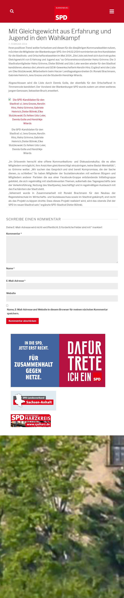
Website (11, 293)
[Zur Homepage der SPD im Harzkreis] (31, 420)
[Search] (11, 11)
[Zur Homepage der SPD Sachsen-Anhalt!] (33, 400)
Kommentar (14, 233)
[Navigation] (112, 11)
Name (10, 268)
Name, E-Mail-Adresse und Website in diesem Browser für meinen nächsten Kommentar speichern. (57, 311)
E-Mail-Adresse (15, 280)
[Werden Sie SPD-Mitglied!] (58, 360)
